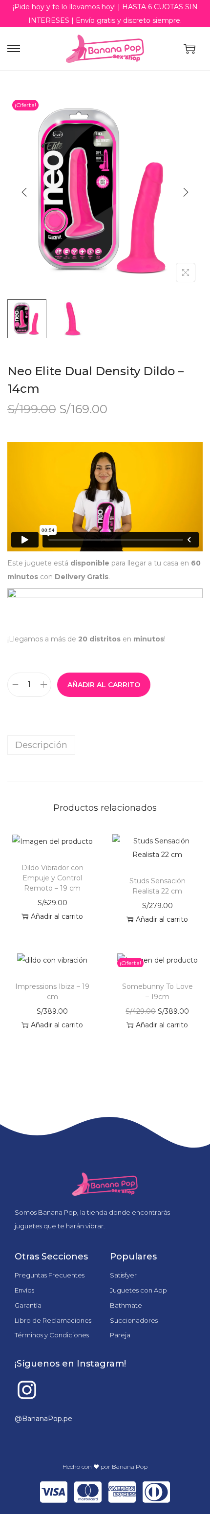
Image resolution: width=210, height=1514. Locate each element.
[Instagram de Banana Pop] (27, 1390)
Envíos (24, 1290)
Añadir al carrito (103, 684)
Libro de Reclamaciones (53, 1320)
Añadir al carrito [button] (57, 916)
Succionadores (134, 1320)
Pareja (120, 1335)
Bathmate (126, 1305)
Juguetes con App (138, 1290)
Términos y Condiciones (52, 1335)
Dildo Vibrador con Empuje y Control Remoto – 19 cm (52, 878)
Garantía (28, 1305)
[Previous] (24, 192)
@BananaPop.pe (43, 1418)
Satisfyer (123, 1275)
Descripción (41, 745)
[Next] (185, 192)
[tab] (105, 745)
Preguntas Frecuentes (49, 1275)
